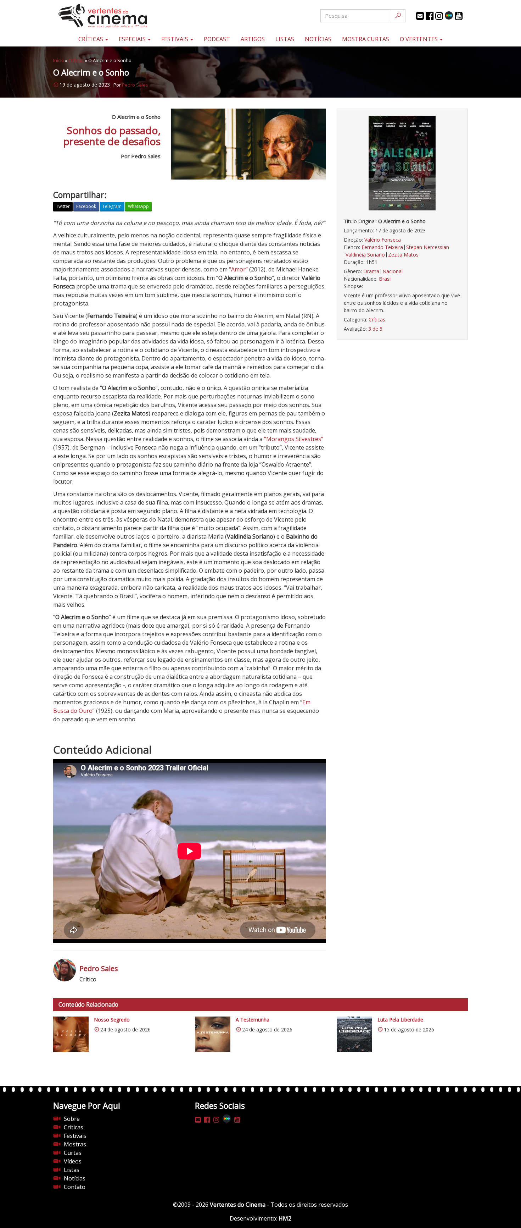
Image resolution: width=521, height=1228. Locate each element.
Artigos (253, 39)
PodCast (217, 39)
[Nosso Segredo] (71, 1034)
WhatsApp (138, 206)
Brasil (385, 278)
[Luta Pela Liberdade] (354, 1034)
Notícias (318, 39)
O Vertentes (419, 39)
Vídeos (73, 1161)
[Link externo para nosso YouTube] (459, 16)
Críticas (91, 39)
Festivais (175, 39)
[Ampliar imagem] (402, 163)
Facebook (86, 206)
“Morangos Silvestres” (293, 439)
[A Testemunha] (212, 1034)
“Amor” (238, 269)
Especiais (133, 39)
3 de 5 (375, 328)
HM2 (285, 1218)
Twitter (63, 206)
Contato (74, 1187)
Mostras (75, 1144)
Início (58, 60)
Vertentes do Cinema (237, 1204)
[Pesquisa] (398, 15)
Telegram (112, 206)
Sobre (72, 1119)
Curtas (73, 1153)
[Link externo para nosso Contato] (420, 16)
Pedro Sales (135, 85)
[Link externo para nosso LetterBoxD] (449, 15)
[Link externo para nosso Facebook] (429, 16)
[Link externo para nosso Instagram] (439, 16)
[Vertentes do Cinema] (122, 16)
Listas (284, 39)
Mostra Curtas (365, 39)
